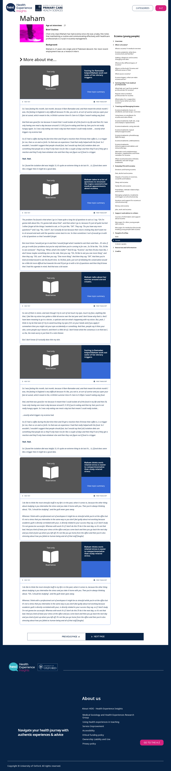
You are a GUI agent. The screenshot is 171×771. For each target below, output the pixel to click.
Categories (142, 8)
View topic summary (96, 92)
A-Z (161, 8)
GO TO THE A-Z (152, 742)
